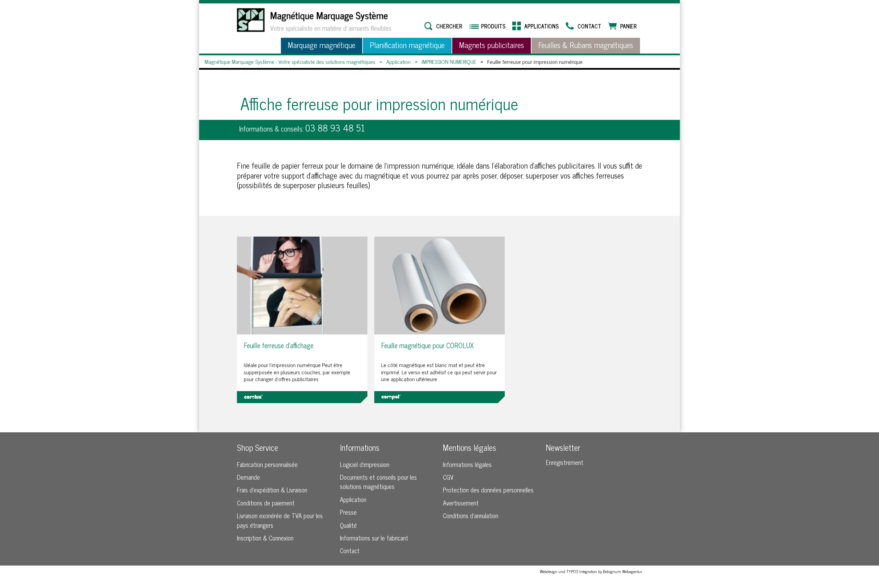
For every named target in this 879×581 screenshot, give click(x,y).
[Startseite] (314, 20)
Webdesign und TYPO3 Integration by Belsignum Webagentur (591, 571)
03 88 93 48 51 (335, 127)
